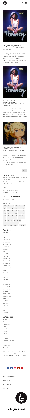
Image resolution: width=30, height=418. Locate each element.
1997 (12, 215)
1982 (24, 208)
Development (6, 322)
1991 (12, 213)
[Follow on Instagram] (15, 368)
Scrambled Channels (8, 340)
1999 (19, 215)
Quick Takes (6, 338)
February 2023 (6, 312)
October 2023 (6, 294)
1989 (5, 213)
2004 (16, 218)
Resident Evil (15, 223)
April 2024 (5, 279)
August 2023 (6, 298)
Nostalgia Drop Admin (10, 48)
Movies (5, 333)
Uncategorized (6, 345)
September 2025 (7, 244)
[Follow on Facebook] (8, 368)
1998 (16, 215)
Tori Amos (15, 225)
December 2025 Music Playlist (10, 190)
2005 (19, 218)
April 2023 (5, 308)
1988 (23, 210)
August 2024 (6, 270)
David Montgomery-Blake (11, 103)
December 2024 (7, 261)
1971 (9, 205)
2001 (5, 218)
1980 (12, 208)
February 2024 (6, 284)
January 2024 (6, 286)
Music (4, 336)
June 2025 (5, 251)
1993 (19, 213)
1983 (5, 210)
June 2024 (5, 275)
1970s (5, 205)
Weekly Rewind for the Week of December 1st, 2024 (12, 148)
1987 (19, 210)
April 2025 (5, 256)
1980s (16, 208)
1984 (8, 210)
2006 (23, 218)
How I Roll (5, 329)
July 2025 (5, 249)
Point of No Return (7, 223)
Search (24, 170)
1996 (8, 215)
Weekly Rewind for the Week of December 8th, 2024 (12, 101)
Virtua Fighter (22, 225)
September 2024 (7, 268)
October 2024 (6, 265)
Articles (5, 319)
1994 (23, 213)
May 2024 (5, 277)
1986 (16, 210)
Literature (5, 331)
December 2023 (7, 289)
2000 (23, 215)
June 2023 (5, 303)
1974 (16, 205)
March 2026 (6, 235)
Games (5, 326)
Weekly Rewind (7, 49)
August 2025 (6, 246)
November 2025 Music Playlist (10, 192)
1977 (24, 205)
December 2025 (7, 237)
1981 (20, 208)
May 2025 (5, 254)
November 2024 (7, 263)
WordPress (23, 355)
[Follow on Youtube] (18, 368)
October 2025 (6, 242)
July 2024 (5, 272)
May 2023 (5, 305)
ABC (12, 220)
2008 (8, 220)
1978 (5, 208)
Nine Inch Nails (17, 220)
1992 (16, 213)
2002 (8, 218)
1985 (12, 210)
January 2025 (6, 258)
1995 (5, 215)
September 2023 (7, 296)
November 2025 (7, 239)
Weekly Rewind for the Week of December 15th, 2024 (12, 45)
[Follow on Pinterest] (22, 368)
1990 (8, 213)
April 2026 (5, 232)
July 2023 (5, 301)
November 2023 (7, 291)
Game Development (8, 324)
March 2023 (6, 310)
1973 (12, 205)
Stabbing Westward (8, 225)
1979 (8, 208)
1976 (20, 205)
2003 (12, 218)
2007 (5, 220)
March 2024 (6, 282)
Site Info (5, 343)
